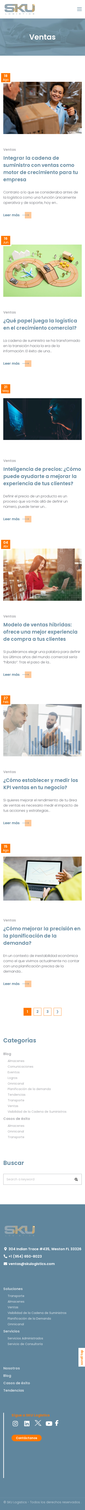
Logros (12, 1078)
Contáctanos (26, 1438)
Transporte (16, 1100)
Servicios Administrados (25, 1338)
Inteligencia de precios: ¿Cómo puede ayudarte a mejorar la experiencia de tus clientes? (42, 476)
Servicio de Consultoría (25, 1344)
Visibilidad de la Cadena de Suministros (37, 1111)
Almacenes (16, 1061)
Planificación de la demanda (29, 1089)
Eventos (14, 1072)
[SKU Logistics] (19, 9)
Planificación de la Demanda (29, 1318)
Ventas (9, 149)
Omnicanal (16, 1083)
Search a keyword (20, 1179)
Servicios (11, 1331)
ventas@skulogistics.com (31, 1263)
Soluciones (13, 1288)
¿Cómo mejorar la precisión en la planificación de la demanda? (41, 935)
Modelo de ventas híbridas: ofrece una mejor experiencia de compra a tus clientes (40, 632)
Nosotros (11, 1368)
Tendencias (17, 1094)
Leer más (11, 215)
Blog (7, 1053)
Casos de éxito (16, 1118)
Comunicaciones (20, 1066)
